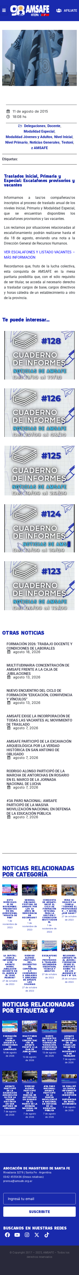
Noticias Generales (44, 142)
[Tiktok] (47, 1235)
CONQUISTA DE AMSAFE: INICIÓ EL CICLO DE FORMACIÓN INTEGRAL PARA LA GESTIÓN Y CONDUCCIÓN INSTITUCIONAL (49, 910)
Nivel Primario (16, 142)
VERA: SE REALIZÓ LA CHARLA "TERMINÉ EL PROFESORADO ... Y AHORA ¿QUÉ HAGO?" (69, 906)
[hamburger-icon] (4, 10)
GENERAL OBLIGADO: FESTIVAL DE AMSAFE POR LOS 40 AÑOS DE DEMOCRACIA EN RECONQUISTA (29, 909)
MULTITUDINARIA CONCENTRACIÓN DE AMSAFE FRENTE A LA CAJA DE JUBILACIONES (29, 1044)
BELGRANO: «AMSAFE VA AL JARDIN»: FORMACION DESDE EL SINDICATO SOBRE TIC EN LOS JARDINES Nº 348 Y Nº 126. (69, 965)
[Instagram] (27, 1235)
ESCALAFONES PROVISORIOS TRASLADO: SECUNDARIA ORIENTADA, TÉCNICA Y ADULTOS (49, 963)
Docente (53, 126)
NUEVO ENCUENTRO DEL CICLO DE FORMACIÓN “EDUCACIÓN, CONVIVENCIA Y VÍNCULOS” (49, 1042)
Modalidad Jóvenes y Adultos (29, 137)
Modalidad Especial (39, 131)
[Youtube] (17, 1235)
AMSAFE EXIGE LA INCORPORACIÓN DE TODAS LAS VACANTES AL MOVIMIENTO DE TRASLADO (69, 1045)
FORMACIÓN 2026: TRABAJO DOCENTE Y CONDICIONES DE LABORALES (10, 1042)
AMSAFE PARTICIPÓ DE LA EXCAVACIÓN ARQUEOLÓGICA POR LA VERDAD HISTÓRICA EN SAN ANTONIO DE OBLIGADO (10, 1097)
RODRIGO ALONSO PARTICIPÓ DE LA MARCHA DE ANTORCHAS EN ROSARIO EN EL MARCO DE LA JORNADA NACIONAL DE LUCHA (29, 1098)
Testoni (67, 142)
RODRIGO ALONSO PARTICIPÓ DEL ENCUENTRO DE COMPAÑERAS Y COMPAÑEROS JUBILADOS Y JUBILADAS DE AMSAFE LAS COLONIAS (29, 970)
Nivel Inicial (63, 137)
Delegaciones (34, 126)
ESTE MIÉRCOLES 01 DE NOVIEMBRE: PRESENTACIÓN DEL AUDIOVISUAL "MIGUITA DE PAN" (9, 908)
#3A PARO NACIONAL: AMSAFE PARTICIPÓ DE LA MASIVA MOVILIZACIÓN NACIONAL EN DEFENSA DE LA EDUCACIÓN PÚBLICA (49, 1098)
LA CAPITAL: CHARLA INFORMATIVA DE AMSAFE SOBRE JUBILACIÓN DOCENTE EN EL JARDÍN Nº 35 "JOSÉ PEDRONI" (9, 966)
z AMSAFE (39, 148)
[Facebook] (7, 1235)
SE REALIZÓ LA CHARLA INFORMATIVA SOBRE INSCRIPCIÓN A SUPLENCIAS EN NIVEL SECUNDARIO (69, 1095)
